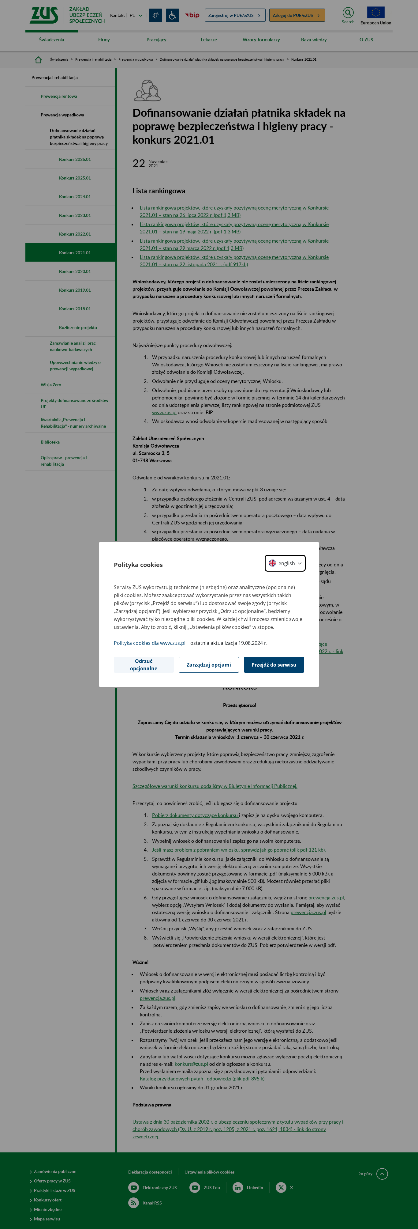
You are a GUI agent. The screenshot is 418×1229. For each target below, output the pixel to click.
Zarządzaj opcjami (209, 664)
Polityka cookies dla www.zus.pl (149, 643)
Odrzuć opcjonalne (143, 665)
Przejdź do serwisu (274, 664)
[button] (285, 563)
